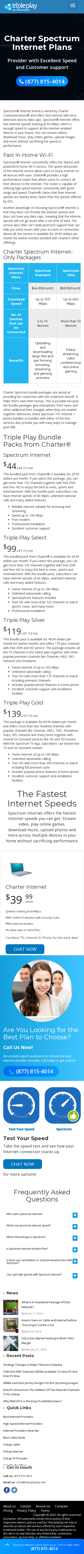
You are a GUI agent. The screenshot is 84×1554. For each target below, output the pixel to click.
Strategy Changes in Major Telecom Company (32, 1365)
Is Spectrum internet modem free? (27, 1249)
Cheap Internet (13, 1451)
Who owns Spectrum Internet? (24, 1214)
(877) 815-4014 (44, 1549)
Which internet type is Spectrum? (26, 1237)
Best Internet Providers (18, 1417)
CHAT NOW (25, 949)
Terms (45, 1510)
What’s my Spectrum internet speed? (28, 1225)
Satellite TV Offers (15, 1465)
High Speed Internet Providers (23, 1424)
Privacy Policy (26, 1510)
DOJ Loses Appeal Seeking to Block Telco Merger (48, 1340)
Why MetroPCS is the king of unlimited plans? (32, 1401)
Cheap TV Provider (15, 1458)
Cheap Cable (11, 1444)
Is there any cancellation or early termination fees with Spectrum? (39, 1261)
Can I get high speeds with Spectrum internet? (34, 1274)
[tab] (42, 1214)
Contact (25, 1506)
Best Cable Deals (14, 1437)
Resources (43, 1506)
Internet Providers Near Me (21, 1431)
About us (9, 1506)
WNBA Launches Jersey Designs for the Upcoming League (40, 1383)
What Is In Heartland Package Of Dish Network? (46, 1304)
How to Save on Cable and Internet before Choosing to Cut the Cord (49, 1322)
